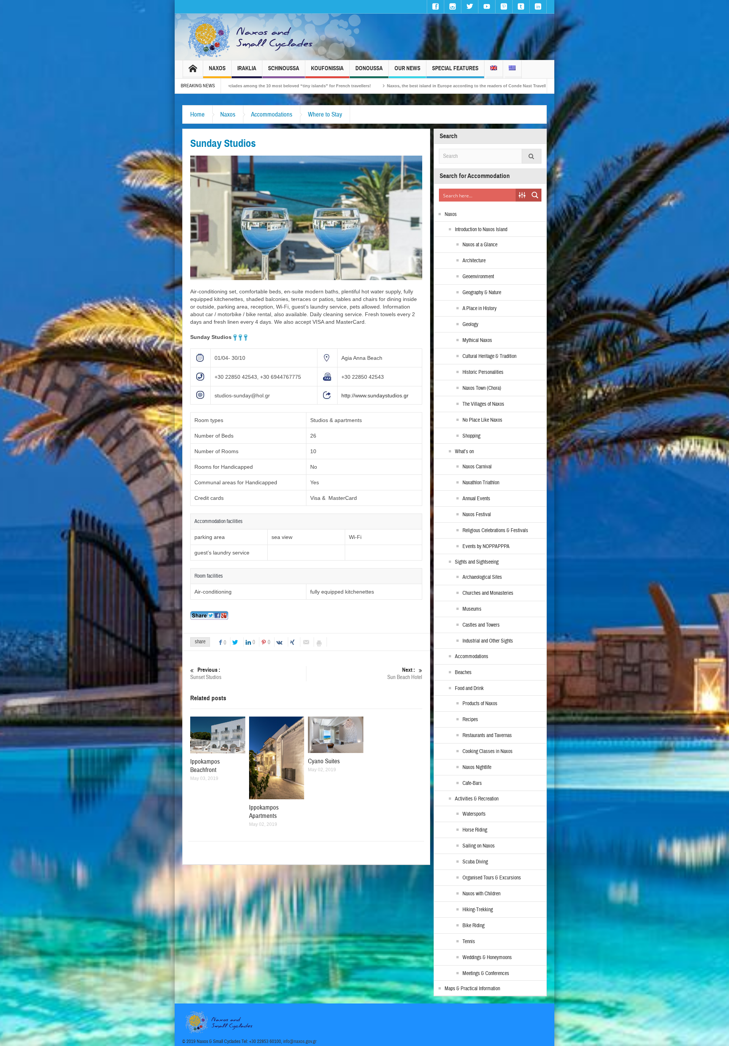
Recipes (470, 719)
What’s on (464, 451)
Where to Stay (325, 114)
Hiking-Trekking (477, 909)
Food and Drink (469, 688)
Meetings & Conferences (485, 973)
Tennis (468, 941)
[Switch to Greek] (512, 69)
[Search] (531, 156)
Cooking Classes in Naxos (487, 751)
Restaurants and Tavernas (487, 735)
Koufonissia (327, 68)
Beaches (463, 672)
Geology (470, 324)
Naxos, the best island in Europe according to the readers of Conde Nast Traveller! (370, 85)
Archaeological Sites (482, 577)
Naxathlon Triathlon (480, 482)
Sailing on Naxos (478, 846)
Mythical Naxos (477, 340)
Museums (471, 609)
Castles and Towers (481, 625)
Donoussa (369, 68)
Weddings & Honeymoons (487, 957)
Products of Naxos (479, 703)
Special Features (455, 68)
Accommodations (271, 114)
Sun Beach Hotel (404, 673)
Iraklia (246, 68)
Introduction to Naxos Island (481, 229)
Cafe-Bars (472, 783)
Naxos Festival (476, 514)
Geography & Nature (481, 292)
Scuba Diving (475, 862)
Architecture (474, 260)
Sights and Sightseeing (477, 562)
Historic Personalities (482, 372)
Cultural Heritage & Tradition (489, 356)
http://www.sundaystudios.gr (375, 395)
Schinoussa (283, 68)
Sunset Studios (205, 673)
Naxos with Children (481, 893)
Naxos (217, 68)
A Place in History (479, 308)
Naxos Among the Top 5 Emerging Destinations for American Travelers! (539, 85)
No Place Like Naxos (482, 420)
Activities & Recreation (477, 799)
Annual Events (476, 498)
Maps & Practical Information (472, 988)
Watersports (474, 814)
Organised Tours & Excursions (491, 877)
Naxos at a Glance (479, 244)
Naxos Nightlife (476, 767)
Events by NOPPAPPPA (486, 546)
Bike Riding (473, 925)
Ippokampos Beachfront (205, 766)
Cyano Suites (324, 761)
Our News (407, 68)
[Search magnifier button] (535, 195)
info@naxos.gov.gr (300, 1041)
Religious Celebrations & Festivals (495, 530)
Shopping (471, 436)
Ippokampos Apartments (264, 811)
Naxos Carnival (477, 466)
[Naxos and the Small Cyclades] (251, 37)
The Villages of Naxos (483, 404)
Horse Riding (474, 830)
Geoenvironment (478, 276)
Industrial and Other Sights (487, 641)
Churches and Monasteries (487, 593)
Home (197, 114)
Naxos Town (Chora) (481, 388)
